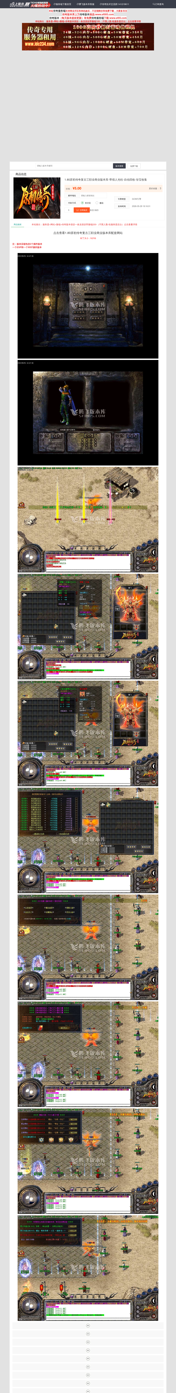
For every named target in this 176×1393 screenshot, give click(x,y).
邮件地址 (72, 195)
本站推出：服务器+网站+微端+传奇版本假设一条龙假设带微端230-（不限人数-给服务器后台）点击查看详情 (84, 224)
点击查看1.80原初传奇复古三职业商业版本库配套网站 (88, 233)
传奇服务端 (59, 11)
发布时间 (122, 206)
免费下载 (134, 166)
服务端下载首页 (62, 4)
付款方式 (72, 202)
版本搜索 (119, 166)
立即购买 (81, 210)
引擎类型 (122, 198)
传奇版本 (85, 14)
